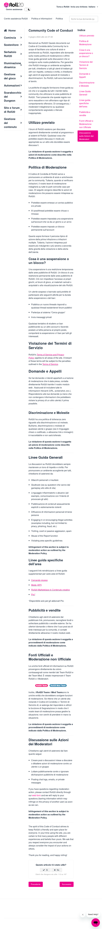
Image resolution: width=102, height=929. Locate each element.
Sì (47, 870)
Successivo (66, 884)
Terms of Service (50, 364)
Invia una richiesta (79, 6)
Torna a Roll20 (63, 6)
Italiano (92, 6)
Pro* (33, 594)
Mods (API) (36, 584)
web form (36, 795)
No (58, 870)
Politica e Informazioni (41, 18)
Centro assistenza (14, 9)
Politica (59, 18)
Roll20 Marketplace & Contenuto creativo (50, 589)
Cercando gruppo (39, 580)
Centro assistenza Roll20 (16, 18)
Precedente (36, 884)
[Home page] (14, 5)
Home (12, 30)
